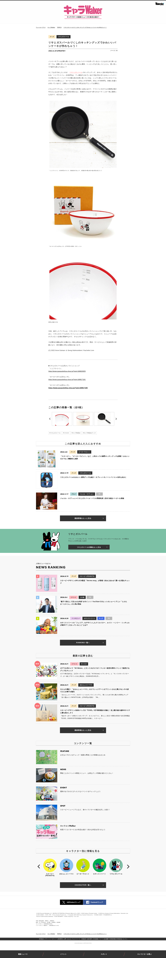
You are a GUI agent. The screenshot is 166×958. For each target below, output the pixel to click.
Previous (49, 418)
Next (116, 418)
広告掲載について (98, 939)
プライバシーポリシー (51, 939)
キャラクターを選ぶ (144, 954)
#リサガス (66, 433)
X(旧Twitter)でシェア (74, 902)
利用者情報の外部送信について (118, 939)
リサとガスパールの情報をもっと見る (89, 547)
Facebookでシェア (97, 902)
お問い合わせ (67, 939)
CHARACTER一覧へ (83, 885)
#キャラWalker (76, 433)
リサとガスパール (63, 36)
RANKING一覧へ (83, 642)
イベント (63, 954)
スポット (104, 954)
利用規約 (41, 939)
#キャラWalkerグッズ (89, 433)
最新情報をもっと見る (83, 518)
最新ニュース (23, 954)
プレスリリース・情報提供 (79, 939)
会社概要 (106, 939)
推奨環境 (60, 939)
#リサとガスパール (55, 433)
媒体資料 (89, 939)
